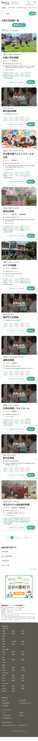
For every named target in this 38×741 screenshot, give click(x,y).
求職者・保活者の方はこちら (8, 725)
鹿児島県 (4, 691)
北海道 (3, 631)
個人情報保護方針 (6, 718)
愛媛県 (13, 680)
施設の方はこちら (23, 725)
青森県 (13, 631)
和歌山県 (23, 670)
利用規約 (21, 712)
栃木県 (22, 644)
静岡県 (22, 659)
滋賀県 (3, 670)
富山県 (13, 651)
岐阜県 (13, 659)
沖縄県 (13, 691)
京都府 (22, 667)
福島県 (3, 636)
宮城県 (3, 633)
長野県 (22, 654)
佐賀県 (13, 685)
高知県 (22, 680)
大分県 (13, 688)
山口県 (13, 678)
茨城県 (13, 644)
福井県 (3, 654)
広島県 (3, 678)
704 (26, 537)
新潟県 (3, 651)
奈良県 (13, 670)
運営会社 (21, 715)
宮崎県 (22, 688)
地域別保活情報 (5, 703)
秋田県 (13, 633)
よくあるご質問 (5, 715)
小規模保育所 (5, 561)
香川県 (3, 680)
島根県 (13, 675)
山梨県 (13, 654)
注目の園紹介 (5, 705)
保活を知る (4, 700)
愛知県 (3, 659)
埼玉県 (22, 641)
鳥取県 (3, 675)
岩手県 (22, 631)
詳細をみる (31, 82)
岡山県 (22, 675)
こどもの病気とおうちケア (25, 703)
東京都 (3, 641)
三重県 (3, 662)
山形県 (22, 633)
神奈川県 (14, 641)
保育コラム (5, 697)
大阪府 (3, 667)
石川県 (22, 651)
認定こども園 (5, 565)
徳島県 (22, 678)
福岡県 (3, 685)
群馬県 (3, 646)
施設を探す (5, 626)
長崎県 (22, 685)
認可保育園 (4, 551)
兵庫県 (13, 667)
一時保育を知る (22, 700)
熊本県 (3, 688)
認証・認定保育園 (6, 556)
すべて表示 (33, 569)
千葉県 (3, 644)
